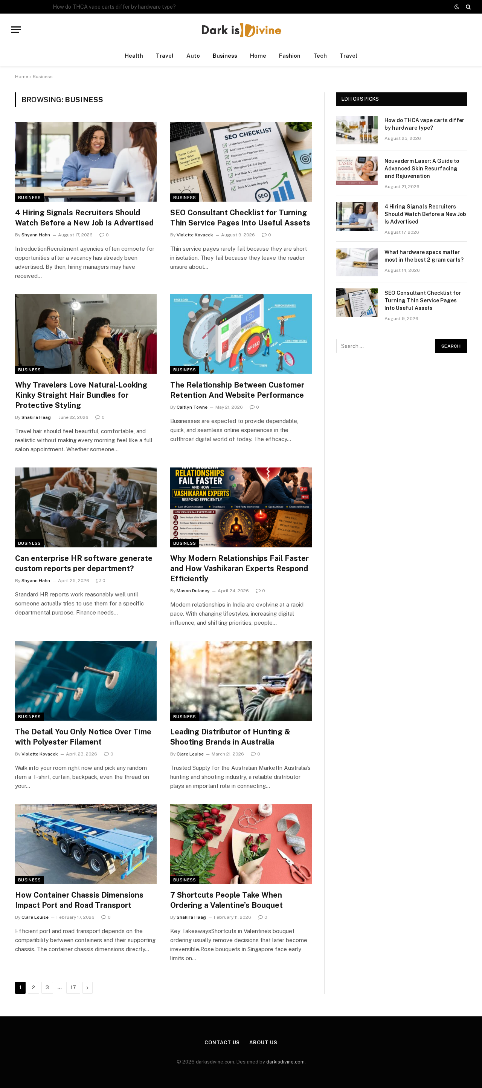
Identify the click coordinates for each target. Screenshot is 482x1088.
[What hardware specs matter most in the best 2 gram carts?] (357, 262)
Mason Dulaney (193, 590)
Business (225, 55)
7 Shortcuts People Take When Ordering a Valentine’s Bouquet (226, 900)
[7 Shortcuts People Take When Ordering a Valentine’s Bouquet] (241, 844)
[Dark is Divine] (240, 30)
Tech (320, 55)
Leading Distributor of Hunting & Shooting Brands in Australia (230, 736)
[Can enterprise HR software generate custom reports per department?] (86, 507)
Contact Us (222, 1042)
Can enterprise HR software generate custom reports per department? (84, 563)
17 (73, 987)
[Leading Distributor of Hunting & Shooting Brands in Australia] (241, 681)
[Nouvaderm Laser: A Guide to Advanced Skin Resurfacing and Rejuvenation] (357, 170)
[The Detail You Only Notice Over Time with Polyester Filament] (86, 681)
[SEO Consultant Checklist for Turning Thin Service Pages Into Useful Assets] (241, 162)
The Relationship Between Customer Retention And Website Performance (237, 390)
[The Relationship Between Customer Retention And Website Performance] (241, 334)
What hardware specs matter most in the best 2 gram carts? (424, 256)
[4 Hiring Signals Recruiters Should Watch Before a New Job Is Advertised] (86, 162)
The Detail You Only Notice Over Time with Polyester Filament (83, 736)
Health (134, 55)
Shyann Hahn (35, 235)
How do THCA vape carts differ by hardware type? (424, 124)
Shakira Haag (36, 417)
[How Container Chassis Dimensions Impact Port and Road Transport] (86, 844)
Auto (193, 55)
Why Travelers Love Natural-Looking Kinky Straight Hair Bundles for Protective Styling (81, 395)
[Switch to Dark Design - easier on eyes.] (457, 6)
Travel (165, 55)
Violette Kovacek (195, 235)
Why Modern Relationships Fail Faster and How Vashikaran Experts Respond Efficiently (239, 568)
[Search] (467, 7)
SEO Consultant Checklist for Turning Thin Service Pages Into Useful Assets (240, 217)
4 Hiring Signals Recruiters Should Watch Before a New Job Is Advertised (84, 217)
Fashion (289, 55)
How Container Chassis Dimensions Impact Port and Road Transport (79, 900)
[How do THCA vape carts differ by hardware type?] (357, 130)
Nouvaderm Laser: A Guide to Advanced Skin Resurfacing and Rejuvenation (137, 7)
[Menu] (16, 29)
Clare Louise (190, 754)
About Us (263, 1042)
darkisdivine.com (285, 1062)
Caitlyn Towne (192, 407)
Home (258, 55)
